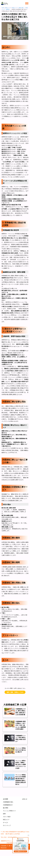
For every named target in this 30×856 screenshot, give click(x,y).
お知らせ (24, 799)
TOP (3, 7)
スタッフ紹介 (7, 816)
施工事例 (5, 808)
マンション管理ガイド (9, 810)
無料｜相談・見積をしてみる (15, 692)
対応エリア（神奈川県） (18, 7)
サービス (5, 822)
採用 (4, 813)
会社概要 (5, 799)
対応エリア (8, 7)
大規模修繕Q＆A (7, 805)
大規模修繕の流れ (8, 802)
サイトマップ (7, 825)
